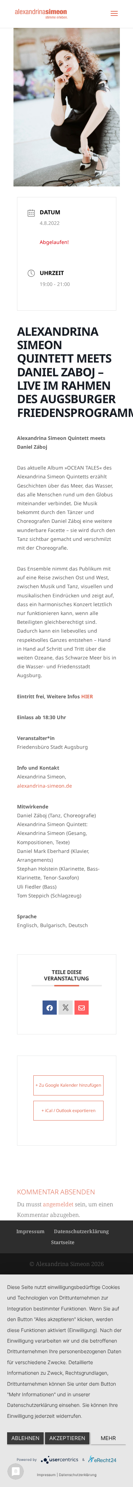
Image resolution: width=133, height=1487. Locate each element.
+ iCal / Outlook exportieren (68, 1110)
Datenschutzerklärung (81, 1231)
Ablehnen (25, 1438)
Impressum (30, 1231)
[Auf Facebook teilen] (50, 1008)
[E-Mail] (81, 1008)
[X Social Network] (66, 1008)
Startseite (62, 1242)
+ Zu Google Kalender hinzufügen (68, 1085)
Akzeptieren (67, 1438)
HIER (87, 696)
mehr (108, 1438)
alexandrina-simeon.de (44, 785)
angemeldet (58, 1204)
